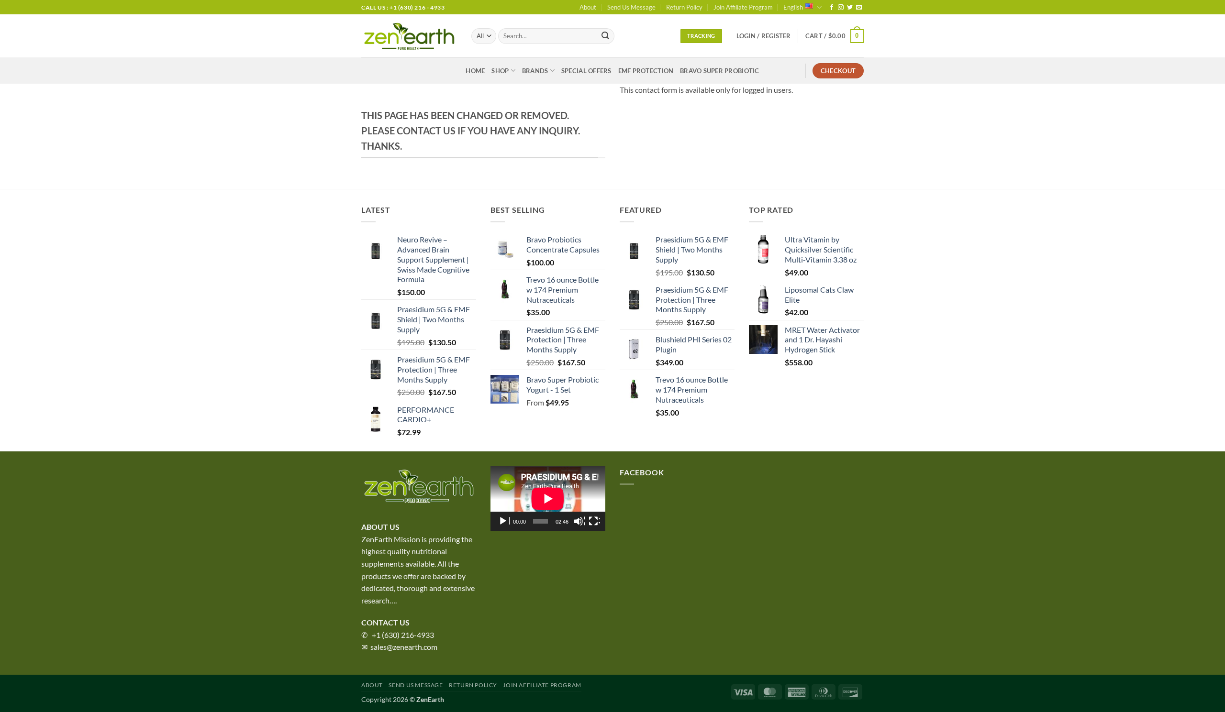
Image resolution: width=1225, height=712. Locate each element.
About (587, 7)
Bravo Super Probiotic (719, 71)
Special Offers (586, 71)
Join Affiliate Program (743, 7)
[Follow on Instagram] (841, 7)
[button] (763, 35)
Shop (500, 71)
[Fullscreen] (594, 521)
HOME (475, 71)
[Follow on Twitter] (850, 7)
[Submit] (605, 36)
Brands (535, 71)
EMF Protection (646, 71)
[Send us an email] (859, 7)
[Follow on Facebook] (832, 7)
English (793, 7)
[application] (547, 498)
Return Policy (684, 7)
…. (393, 600)
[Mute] (579, 521)
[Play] (504, 521)
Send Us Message (631, 7)
